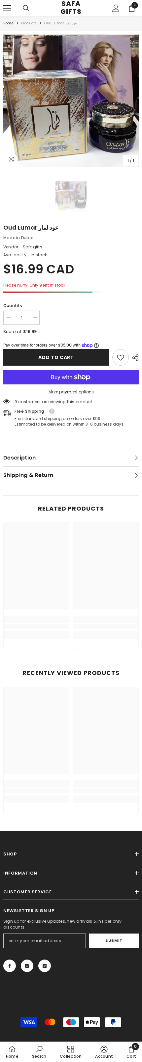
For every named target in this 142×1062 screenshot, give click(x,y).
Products (29, 23)
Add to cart (56, 357)
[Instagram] (27, 966)
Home (8, 23)
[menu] (7, 8)
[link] (120, 357)
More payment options (71, 392)
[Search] (26, 8)
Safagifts (32, 247)
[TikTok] (44, 966)
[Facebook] (9, 966)
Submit (113, 940)
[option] (71, 101)
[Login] (116, 8)
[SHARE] (134, 358)
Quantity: (13, 305)
